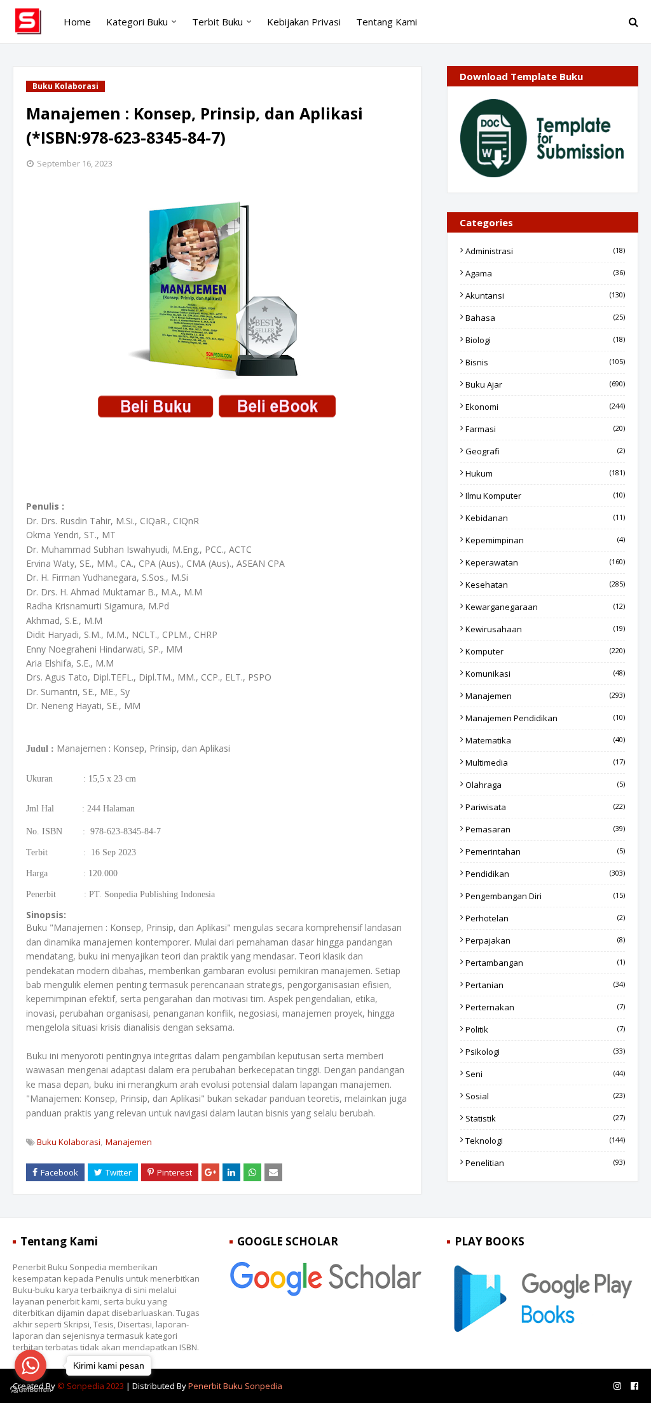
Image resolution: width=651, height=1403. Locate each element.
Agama (545, 273)
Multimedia (545, 762)
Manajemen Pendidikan (545, 718)
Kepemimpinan (545, 540)
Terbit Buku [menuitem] (217, 21)
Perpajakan (545, 940)
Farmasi (545, 429)
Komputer (545, 651)
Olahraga (545, 784)
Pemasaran (545, 829)
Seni (545, 1074)
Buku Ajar (545, 384)
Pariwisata (545, 807)
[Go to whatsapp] (30, 1365)
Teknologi (545, 1140)
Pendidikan (545, 873)
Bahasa (545, 317)
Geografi (545, 451)
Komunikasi (545, 673)
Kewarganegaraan (545, 607)
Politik (545, 1029)
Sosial (545, 1096)
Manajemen (129, 1142)
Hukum (545, 473)
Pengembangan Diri (545, 896)
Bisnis (545, 362)
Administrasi (545, 251)
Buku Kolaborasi (68, 1142)
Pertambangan (545, 962)
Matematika (545, 740)
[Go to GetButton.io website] (30, 1390)
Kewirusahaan (545, 629)
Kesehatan (545, 584)
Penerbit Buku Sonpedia (235, 1386)
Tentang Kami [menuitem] (386, 21)
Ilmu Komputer (545, 495)
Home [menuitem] (77, 21)
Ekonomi (545, 406)
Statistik (545, 1118)
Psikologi (545, 1051)
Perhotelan (545, 918)
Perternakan (545, 1007)
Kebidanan (545, 518)
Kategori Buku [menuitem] (137, 21)
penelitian (545, 1163)
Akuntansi (545, 295)
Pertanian (545, 985)
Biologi (545, 340)
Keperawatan (545, 562)
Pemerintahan (545, 851)
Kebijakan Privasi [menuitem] (304, 21)
